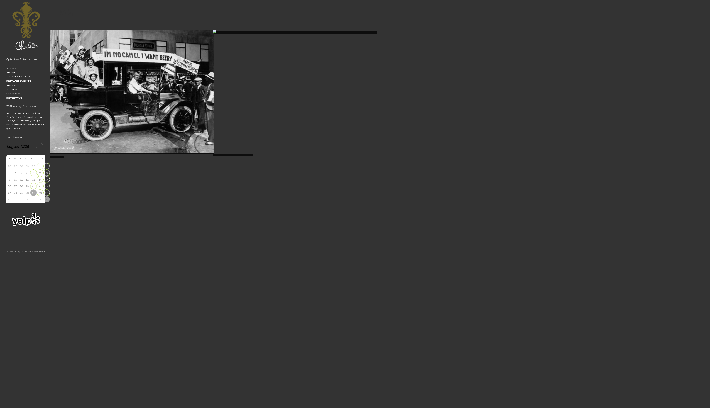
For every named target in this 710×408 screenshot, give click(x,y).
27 (33, 193)
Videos (11, 89)
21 (40, 186)
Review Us (14, 98)
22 (46, 186)
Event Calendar (19, 76)
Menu (10, 72)
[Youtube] (31, 242)
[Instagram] (26, 242)
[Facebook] (15, 242)
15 (46, 180)
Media (11, 85)
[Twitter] (20, 242)
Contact (13, 93)
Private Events (18, 81)
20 (33, 186)
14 (40, 180)
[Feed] (37, 242)
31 (40, 166)
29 (46, 193)
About (11, 68)
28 (40, 193)
